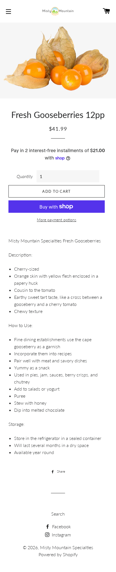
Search (58, 513)
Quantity (25, 176)
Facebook (61, 526)
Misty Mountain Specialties (66, 547)
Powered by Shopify (58, 554)
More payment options (56, 219)
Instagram (61, 534)
